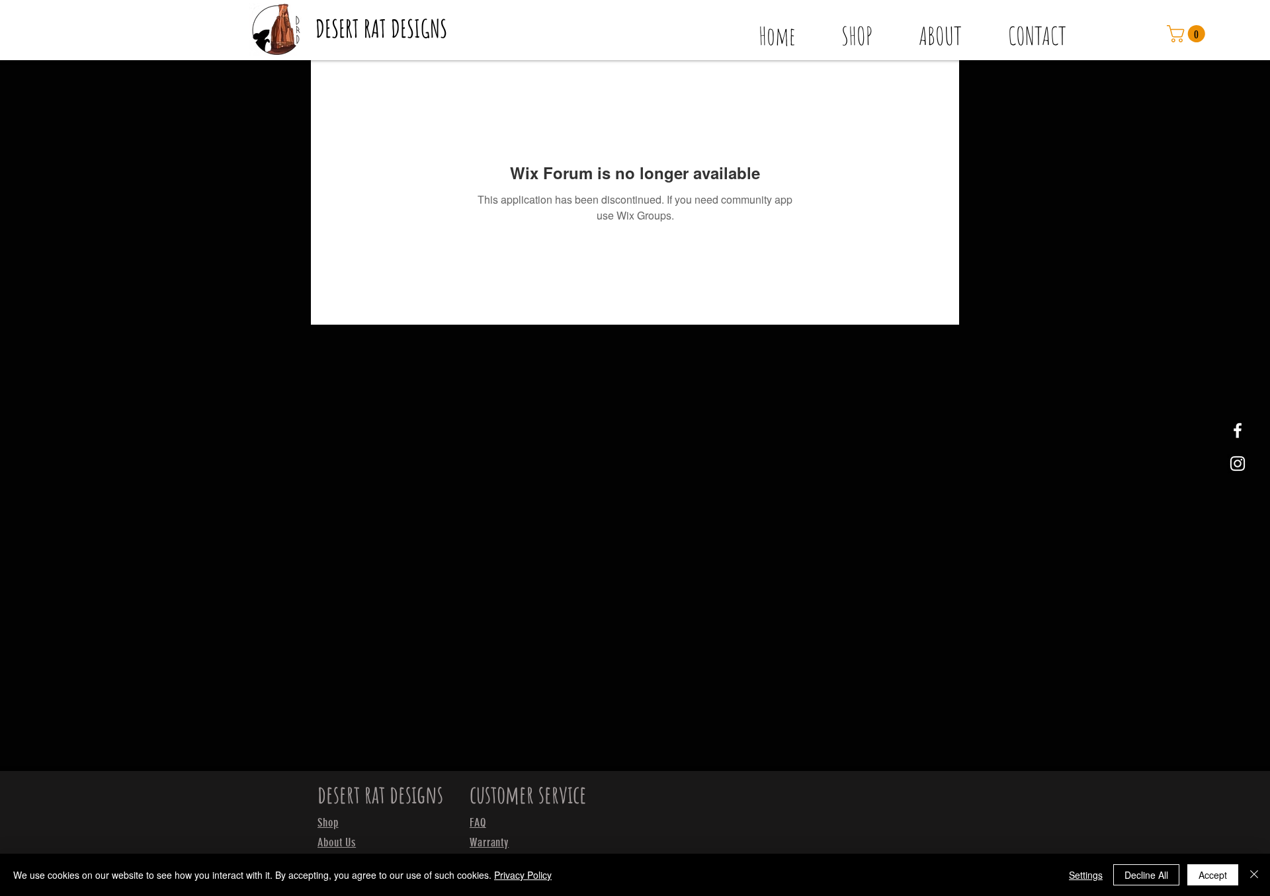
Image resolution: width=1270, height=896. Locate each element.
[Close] (1254, 874)
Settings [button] (1086, 874)
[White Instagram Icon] (1238, 463)
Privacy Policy (523, 874)
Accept (1213, 874)
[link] (1188, 33)
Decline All (1146, 874)
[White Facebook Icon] (1238, 430)
